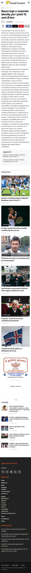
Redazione (10, 22)
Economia (3, 505)
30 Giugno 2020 (19, 22)
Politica (3, 507)
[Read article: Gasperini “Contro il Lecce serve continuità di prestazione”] (15, 306)
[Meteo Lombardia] (19, 386)
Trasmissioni (5, 519)
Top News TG (4, 493)
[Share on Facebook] (9, 26)
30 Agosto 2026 (5, 202)
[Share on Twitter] (15, 26)
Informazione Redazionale (8, 513)
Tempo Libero (4, 511)
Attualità (3, 500)
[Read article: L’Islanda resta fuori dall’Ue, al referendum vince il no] (15, 336)
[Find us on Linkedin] (15, 471)
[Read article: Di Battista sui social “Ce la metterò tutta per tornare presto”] (15, 246)
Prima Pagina (4, 509)
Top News (4, 487)
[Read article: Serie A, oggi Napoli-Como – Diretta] (4, 428)
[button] (15, 399)
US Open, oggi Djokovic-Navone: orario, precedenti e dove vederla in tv (19, 419)
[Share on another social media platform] (27, 26)
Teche (3, 521)
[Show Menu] (2, 2)
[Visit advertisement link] (15, 368)
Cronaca (3, 502)
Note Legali (15, 565)
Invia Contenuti (5, 565)
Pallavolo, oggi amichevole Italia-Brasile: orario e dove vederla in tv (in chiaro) (19, 445)
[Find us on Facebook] (3, 471)
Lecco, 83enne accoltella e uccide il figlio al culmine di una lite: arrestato (19, 436)
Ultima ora (4, 483)
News (2, 485)
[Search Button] (29, 2)
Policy (22, 565)
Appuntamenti (5, 498)
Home (2, 8)
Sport (3, 516)
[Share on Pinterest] (21, 26)
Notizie (3, 497)
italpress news (8, 8)
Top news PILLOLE (5, 491)
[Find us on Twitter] (19, 471)
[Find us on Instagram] (7, 471)
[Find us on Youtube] (11, 471)
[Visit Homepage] (15, 2)
